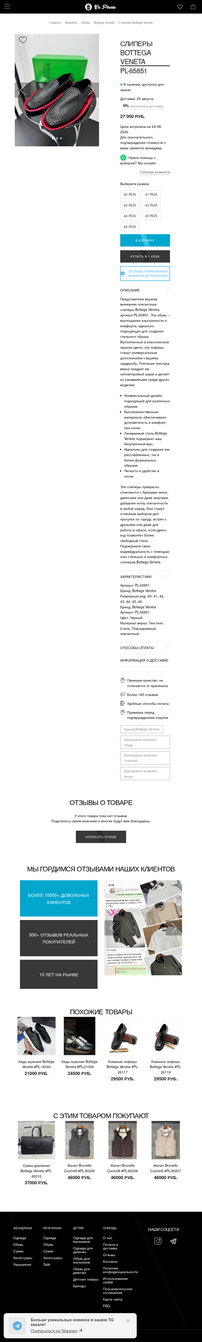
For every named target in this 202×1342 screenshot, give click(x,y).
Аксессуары (22, 1258)
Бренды (79, 1286)
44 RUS (130, 215)
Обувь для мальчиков (81, 1260)
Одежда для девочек (83, 1250)
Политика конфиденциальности (116, 1270)
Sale (46, 1264)
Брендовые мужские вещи (140, 773)
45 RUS (151, 215)
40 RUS (130, 194)
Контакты (110, 1261)
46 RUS (130, 226)
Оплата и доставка (110, 1246)
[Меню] (6, 6)
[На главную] (101, 7)
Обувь (18, 1244)
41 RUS (151, 194)
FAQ (106, 1306)
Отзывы (109, 1255)
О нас (107, 1238)
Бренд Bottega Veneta (141, 729)
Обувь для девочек (81, 1270)
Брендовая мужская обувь (140, 742)
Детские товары (86, 1279)
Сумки (18, 1251)
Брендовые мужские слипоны (140, 757)
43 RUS (151, 205)
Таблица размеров (155, 171)
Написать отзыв (100, 837)
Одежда (19, 1238)
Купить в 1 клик (145, 256)
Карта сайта (112, 1299)
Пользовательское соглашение (116, 1290)
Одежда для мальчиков (83, 1239)
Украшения (22, 1264)
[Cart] (193, 6)
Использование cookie (115, 1280)
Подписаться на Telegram (54, 1331)
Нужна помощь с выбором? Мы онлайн (138, 160)
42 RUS (130, 205)
